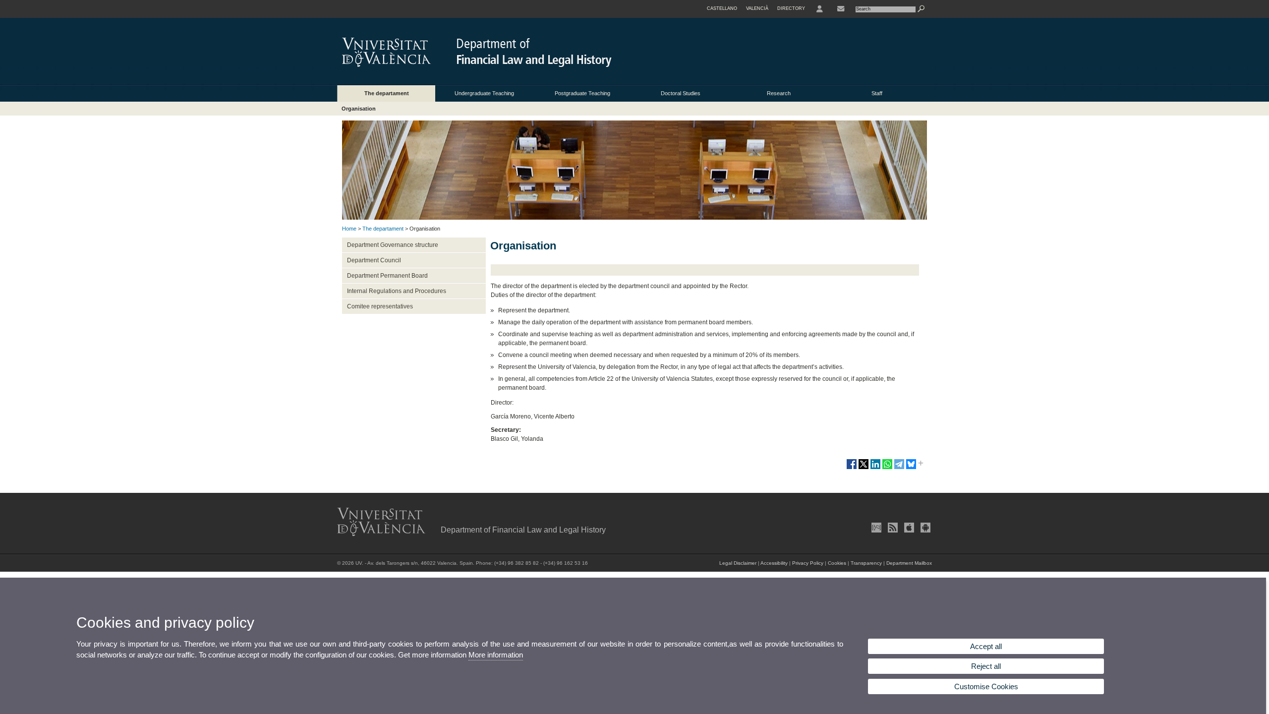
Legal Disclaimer (737, 563)
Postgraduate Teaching (582, 93)
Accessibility (774, 563)
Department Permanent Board (387, 275)
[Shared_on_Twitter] (863, 468)
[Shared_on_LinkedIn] (875, 468)
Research (779, 93)
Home (349, 229)
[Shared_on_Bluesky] (911, 468)
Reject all (986, 666)
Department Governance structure (392, 244)
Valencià (757, 8)
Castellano (722, 8)
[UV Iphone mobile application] (908, 528)
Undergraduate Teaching (484, 93)
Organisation (359, 109)
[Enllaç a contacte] (840, 9)
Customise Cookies (986, 686)
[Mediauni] (875, 528)
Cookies (837, 563)
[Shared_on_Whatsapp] (887, 468)
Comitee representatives (380, 306)
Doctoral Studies (680, 93)
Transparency (866, 563)
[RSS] (891, 528)
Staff (876, 93)
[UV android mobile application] (924, 528)
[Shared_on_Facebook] (852, 468)
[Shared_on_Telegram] (899, 468)
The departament (386, 93)
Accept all (986, 646)
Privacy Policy (807, 563)
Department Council (374, 260)
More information (495, 655)
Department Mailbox (909, 563)
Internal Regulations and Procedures (396, 291)
